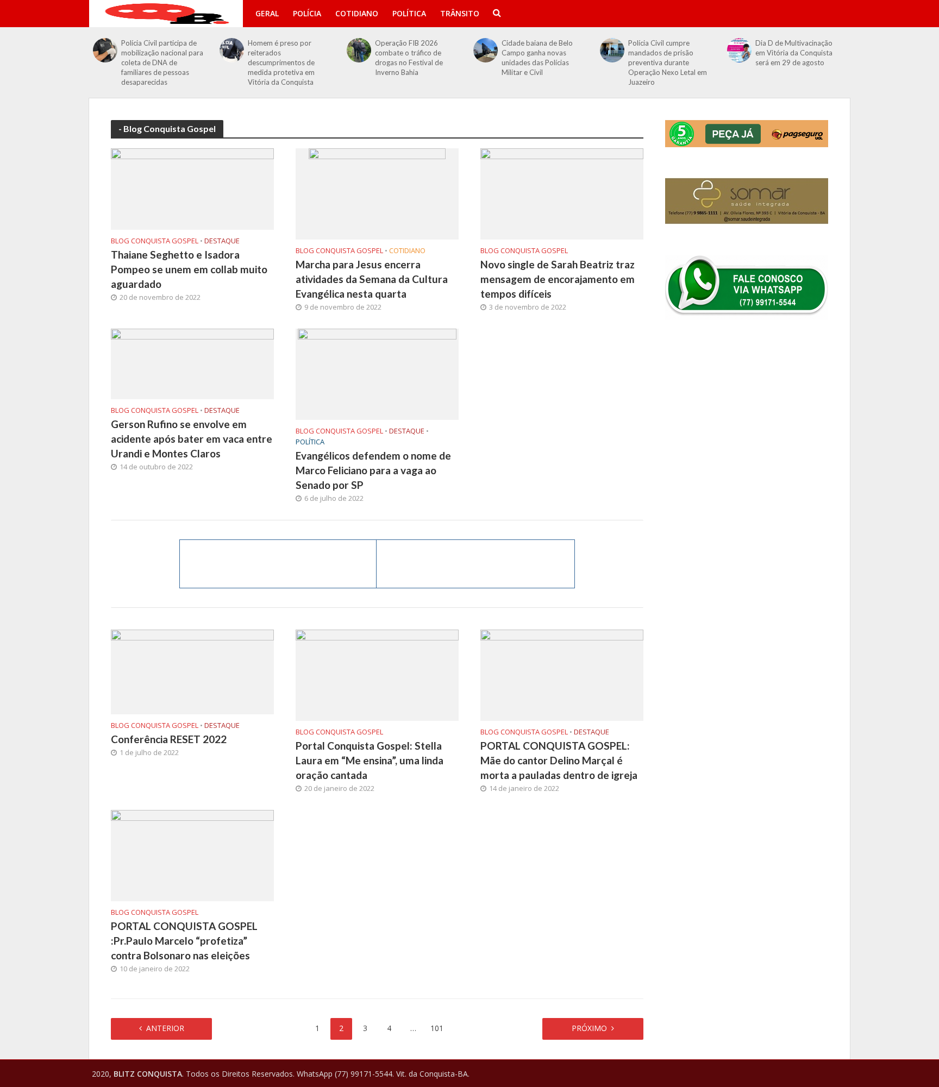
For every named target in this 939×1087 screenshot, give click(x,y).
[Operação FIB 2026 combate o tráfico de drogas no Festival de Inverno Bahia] (359, 50)
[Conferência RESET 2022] (192, 671)
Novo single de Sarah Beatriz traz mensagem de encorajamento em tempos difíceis (557, 279)
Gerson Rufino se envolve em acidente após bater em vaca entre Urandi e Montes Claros (191, 439)
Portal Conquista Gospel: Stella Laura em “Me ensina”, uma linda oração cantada (369, 760)
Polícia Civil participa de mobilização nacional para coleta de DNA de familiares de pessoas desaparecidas (162, 62)
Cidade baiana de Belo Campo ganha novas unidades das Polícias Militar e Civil (537, 58)
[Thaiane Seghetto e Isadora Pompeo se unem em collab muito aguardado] (192, 188)
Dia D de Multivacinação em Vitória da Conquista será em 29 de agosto (793, 53)
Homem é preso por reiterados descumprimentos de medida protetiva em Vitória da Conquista (281, 62)
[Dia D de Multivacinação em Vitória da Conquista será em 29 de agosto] (739, 50)
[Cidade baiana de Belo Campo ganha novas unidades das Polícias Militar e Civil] (486, 50)
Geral (267, 13)
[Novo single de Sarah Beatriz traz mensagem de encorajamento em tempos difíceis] (561, 193)
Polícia (307, 13)
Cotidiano (356, 13)
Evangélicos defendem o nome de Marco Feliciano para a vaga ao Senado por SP (373, 470)
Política (409, 13)
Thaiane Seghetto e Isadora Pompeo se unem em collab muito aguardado (189, 269)
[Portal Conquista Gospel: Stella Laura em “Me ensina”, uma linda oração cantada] (377, 674)
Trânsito (459, 13)
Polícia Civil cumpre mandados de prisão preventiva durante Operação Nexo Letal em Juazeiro (667, 62)
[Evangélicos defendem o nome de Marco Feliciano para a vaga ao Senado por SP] (377, 373)
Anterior (165, 1028)
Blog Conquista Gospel (154, 241)
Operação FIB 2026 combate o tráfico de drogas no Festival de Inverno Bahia (409, 58)
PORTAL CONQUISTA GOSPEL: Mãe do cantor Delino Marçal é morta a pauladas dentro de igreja (558, 760)
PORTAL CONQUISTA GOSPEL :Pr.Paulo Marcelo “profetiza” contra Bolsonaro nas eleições (184, 941)
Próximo (589, 1028)
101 (436, 1028)
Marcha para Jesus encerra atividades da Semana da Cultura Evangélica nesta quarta (372, 279)
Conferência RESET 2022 (169, 739)
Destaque (222, 241)
